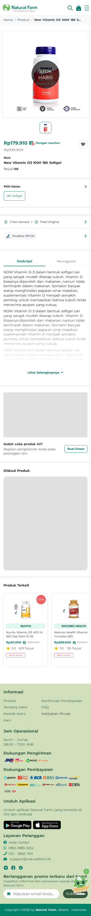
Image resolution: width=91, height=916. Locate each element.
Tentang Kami (15, 707)
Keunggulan (66, 261)
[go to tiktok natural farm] (20, 867)
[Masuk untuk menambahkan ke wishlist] (83, 144)
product (24, 20)
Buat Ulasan (75, 448)
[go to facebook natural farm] (13, 867)
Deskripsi (24, 261)
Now (7, 157)
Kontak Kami (14, 714)
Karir (7, 720)
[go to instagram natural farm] (6, 867)
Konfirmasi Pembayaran (62, 701)
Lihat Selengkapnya (43, 372)
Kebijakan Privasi (56, 714)
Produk (10, 701)
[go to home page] (20, 7)
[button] (70, 8)
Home (8, 20)
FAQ (45, 707)
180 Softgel (14, 196)
